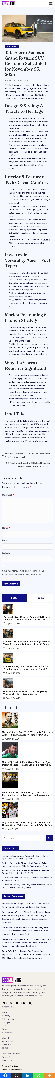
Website (6, 553)
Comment (8, 495)
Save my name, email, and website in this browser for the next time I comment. (23, 572)
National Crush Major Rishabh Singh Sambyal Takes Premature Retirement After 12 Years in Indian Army (27, 642)
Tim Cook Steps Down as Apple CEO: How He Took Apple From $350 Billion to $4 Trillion (26, 618)
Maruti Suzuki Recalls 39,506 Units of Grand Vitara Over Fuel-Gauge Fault (27, 455)
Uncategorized (12, 46)
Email (5, 540)
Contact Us (7, 1060)
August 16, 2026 (12, 769)
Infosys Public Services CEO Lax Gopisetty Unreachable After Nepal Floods (25, 692)
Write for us (7, 1041)
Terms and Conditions (11, 1053)
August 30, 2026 (13, 673)
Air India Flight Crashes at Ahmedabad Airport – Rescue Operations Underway (25, 918)
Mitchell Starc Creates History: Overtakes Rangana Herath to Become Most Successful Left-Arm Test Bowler (25, 793)
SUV (36, 424)
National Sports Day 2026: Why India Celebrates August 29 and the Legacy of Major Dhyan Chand (27, 733)
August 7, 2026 (11, 829)
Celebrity (6, 1016)
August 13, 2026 (12, 799)
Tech (4, 1026)
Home (4, 1012)
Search (49, 838)
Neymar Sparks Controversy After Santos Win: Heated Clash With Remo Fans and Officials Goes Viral (27, 823)
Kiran (27, 80)
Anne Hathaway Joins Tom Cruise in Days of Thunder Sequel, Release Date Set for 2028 (26, 667)
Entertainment (8, 1019)
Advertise (6, 1045)
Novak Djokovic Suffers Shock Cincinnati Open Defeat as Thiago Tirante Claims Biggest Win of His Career (26, 763)
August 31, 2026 (13, 623)
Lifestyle (6, 1022)
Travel (5, 1029)
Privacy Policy (8, 1057)
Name (6, 528)
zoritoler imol (8, 904)
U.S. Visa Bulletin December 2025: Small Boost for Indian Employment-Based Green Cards (28, 464)
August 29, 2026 (12, 739)
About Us (6, 1038)
